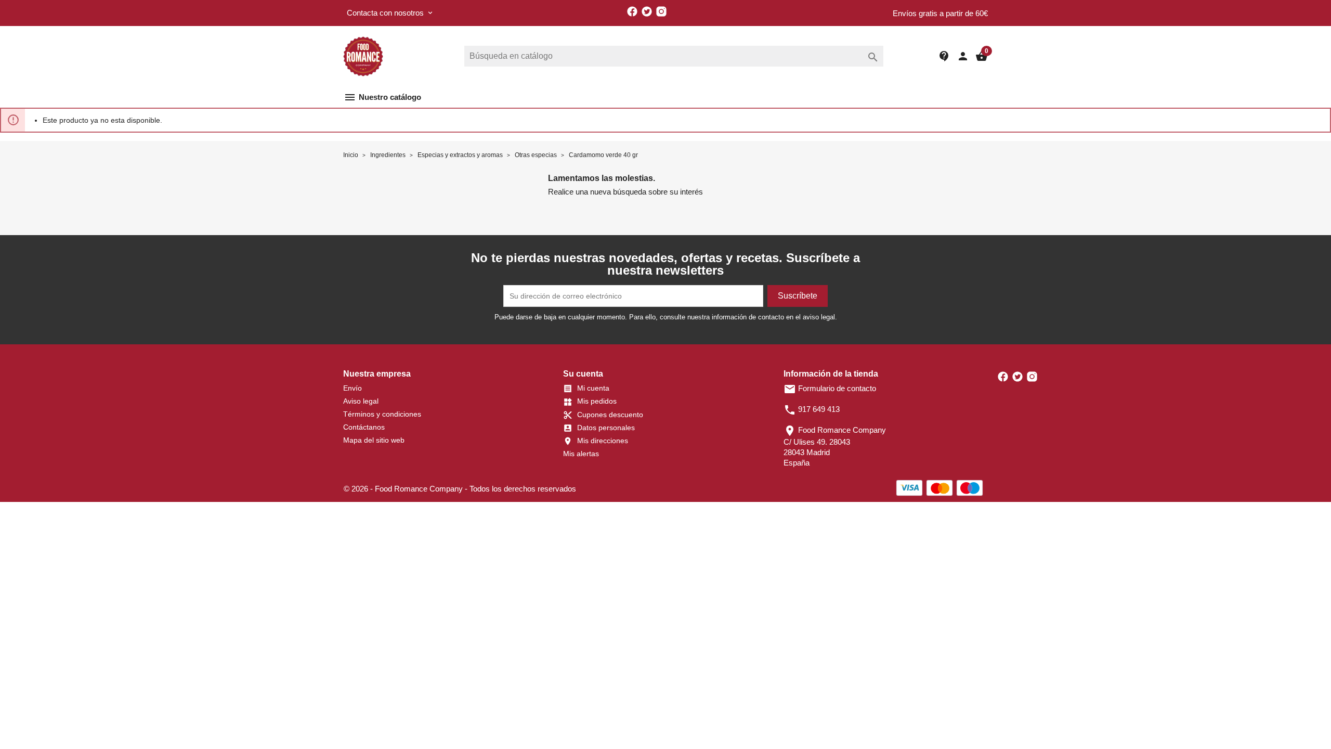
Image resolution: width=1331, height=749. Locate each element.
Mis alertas (581, 453)
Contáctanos (364, 427)
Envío (352, 388)
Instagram (661, 11)
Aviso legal (361, 401)
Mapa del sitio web (373, 440)
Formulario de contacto (830, 388)
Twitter (647, 11)
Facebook (632, 11)
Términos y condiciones (382, 414)
